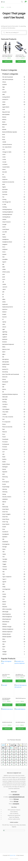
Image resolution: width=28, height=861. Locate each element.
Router (13, 484)
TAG (13, 556)
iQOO (13, 279)
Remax (13, 469)
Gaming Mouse (13, 217)
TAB (13, 551)
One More (13, 404)
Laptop (13, 322)
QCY (13, 451)
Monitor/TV (13, 369)
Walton (13, 601)
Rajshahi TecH (12, 855)
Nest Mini (13, 399)
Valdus (13, 596)
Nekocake (13, 397)
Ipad (13, 277)
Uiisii (13, 584)
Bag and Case (13, 112)
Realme (13, 459)
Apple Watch (13, 107)
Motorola (13, 377)
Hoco (13, 247)
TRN (13, 571)
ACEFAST (13, 84)
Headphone (13, 239)
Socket (13, 526)
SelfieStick (13, 499)
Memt (13, 352)
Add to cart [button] (7, 61)
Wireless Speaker (13, 636)
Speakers (13, 536)
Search (22, 1)
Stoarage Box (13, 544)
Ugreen (13, 581)
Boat (13, 134)
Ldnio (13, 324)
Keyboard (13, 304)
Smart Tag (13, 521)
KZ (13, 319)
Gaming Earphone (13, 209)
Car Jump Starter (13, 147)
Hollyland (13, 249)
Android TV (13, 99)
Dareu (13, 169)
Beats (13, 122)
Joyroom (13, 287)
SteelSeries (13, 541)
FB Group (16, 799)
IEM (13, 264)
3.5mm (13, 82)
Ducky (13, 177)
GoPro (13, 227)
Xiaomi (13, 641)
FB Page (16, 801)
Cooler (13, 159)
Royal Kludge (13, 486)
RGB (13, 474)
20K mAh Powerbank (13, 79)
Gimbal (13, 219)
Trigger (13, 564)
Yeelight (13, 651)
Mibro (13, 354)
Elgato (13, 187)
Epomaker (13, 189)
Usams (13, 594)
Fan (13, 197)
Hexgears (13, 244)
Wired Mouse (13, 621)
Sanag (13, 494)
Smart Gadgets (13, 514)
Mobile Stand (13, 364)
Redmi (13, 461)
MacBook (13, 339)
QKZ (13, 454)
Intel (13, 274)
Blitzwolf (13, 124)
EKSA (13, 184)
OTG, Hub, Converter (13, 417)
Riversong (13, 476)
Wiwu (13, 639)
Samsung (13, 491)
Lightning (13, 332)
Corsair (13, 162)
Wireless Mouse (13, 634)
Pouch (13, 436)
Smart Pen (13, 516)
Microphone (13, 359)
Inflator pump (13, 272)
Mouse (13, 379)
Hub (13, 257)
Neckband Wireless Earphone (13, 394)
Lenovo (13, 327)
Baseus (13, 117)
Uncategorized (13, 589)
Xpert (13, 646)
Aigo (13, 87)
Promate (13, 446)
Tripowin (13, 569)
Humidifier (13, 259)
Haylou (13, 237)
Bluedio (13, 129)
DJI (13, 174)
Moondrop (13, 372)
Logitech (13, 337)
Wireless (13, 624)
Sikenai (13, 501)
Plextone (13, 431)
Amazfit (13, 92)
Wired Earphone (13, 614)
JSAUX (13, 289)
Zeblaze (13, 654)
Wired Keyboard (13, 619)
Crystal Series (13, 167)
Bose (13, 137)
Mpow (13, 384)
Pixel (13, 429)
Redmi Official (13, 464)
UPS (13, 591)
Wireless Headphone (13, 629)
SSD (13, 539)
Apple (13, 104)
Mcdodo (13, 342)
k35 (13, 292)
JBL (13, 282)
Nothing (13, 402)
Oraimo (13, 414)
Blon (13, 127)
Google (13, 224)
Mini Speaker (13, 362)
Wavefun (13, 606)
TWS (13, 574)
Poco (13, 434)
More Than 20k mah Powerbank (13, 374)
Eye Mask (13, 192)
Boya (13, 139)
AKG (13, 89)
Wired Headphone (13, 616)
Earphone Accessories (13, 182)
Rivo (13, 479)
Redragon (13, 466)
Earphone (13, 179)
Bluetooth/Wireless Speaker (13, 132)
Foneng (13, 199)
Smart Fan (13, 511)
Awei (13, 109)
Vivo (13, 599)
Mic (13, 357)
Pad (13, 419)
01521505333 (16, 794)
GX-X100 (13, 232)
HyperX (13, 262)
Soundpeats (13, 534)
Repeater (13, 471)
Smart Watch (13, 524)
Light (13, 329)
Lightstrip (13, 334)
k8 (13, 294)
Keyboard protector (13, 307)
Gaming (13, 207)
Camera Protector (13, 144)
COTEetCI (13, 164)
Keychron (13, 309)
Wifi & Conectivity (13, 609)
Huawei (13, 254)
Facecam (13, 194)
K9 (13, 297)
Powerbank (13, 439)
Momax (13, 367)
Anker (13, 102)
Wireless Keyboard (13, 631)
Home (2, 7)
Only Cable (13, 412)
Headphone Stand (13, 242)
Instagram (16, 803)
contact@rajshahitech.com (16, 797)
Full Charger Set (13, 202)
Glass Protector (13, 222)
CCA (13, 149)
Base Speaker (13, 114)
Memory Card (13, 349)
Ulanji (13, 586)
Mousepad (13, 382)
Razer (13, 456)
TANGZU (13, 561)
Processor (13, 441)
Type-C (13, 579)
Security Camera (13, 496)
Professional (13, 444)
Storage (13, 546)
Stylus (13, 549)
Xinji (13, 644)
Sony (13, 529)
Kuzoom (13, 317)
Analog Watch (13, 97)
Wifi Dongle (13, 611)
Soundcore (13, 531)
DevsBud (16, 858)
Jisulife (13, 284)
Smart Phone (13, 519)
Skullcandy (13, 506)
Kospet (13, 314)
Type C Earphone (13, 576)
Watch (13, 604)
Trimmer (13, 566)
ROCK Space (13, 481)
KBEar (13, 299)
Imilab (13, 269)
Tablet (13, 554)
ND (13, 392)
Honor (13, 252)
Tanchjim (13, 559)
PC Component (13, 422)
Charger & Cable (13, 152)
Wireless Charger (13, 626)
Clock (13, 154)
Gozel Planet (13, 229)
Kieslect (13, 312)
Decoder (13, 172)
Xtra (13, 649)
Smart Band (13, 509)
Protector (13, 449)
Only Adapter (13, 409)
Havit (13, 234)
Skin (13, 504)
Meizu (13, 347)
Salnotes (13, 489)
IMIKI (13, 267)
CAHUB (13, 142)
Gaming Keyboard (13, 214)
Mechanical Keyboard (13, 344)
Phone (13, 424)
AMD (13, 94)
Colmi (13, 157)
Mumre (13, 389)
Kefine (13, 302)
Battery (13, 119)
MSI (13, 387)
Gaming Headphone (13, 212)
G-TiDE (13, 204)
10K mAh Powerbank (13, 77)
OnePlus (13, 407)
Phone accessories (13, 427)
